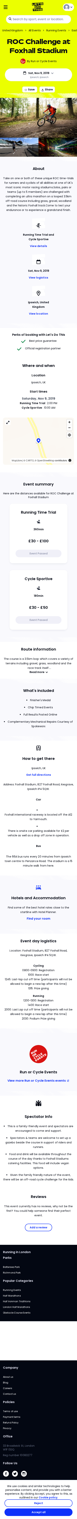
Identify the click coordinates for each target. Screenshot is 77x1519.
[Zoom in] (69, 422)
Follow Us (10, 1463)
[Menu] (15, 7)
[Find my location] (69, 435)
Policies (9, 1402)
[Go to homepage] (38, 7)
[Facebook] (7, 1477)
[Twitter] (16, 1477)
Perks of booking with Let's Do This (38, 335)
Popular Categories (18, 1281)
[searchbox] (38, 19)
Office (8, 1436)
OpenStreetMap (45, 460)
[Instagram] (25, 1477)
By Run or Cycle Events (42, 61)
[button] (38, 441)
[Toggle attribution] (70, 460)
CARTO (30, 460)
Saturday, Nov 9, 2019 (38, 398)
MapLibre (17, 460)
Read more (37, 672)
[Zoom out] (69, 427)
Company (10, 1367)
